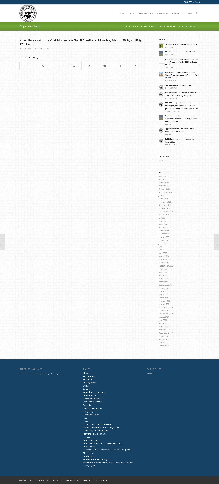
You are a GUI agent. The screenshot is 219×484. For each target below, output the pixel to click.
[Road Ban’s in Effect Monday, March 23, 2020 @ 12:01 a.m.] (2, 242)
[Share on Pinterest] (58, 66)
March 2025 (164, 198)
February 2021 (165, 301)
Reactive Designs (79, 480)
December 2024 (166, 205)
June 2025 (163, 195)
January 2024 (164, 237)
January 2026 (164, 185)
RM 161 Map (88, 453)
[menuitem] (123, 13)
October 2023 (164, 240)
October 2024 (164, 208)
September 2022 (166, 265)
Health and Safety (91, 414)
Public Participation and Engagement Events (103, 443)
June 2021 (163, 291)
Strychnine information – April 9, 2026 (180, 52)
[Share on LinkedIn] (73, 66)
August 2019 (164, 339)
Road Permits (89, 456)
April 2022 (163, 275)
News (37, 49)
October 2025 (164, 189)
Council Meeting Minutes (94, 392)
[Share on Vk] (104, 66)
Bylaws (86, 385)
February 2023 (165, 259)
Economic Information (93, 401)
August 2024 (164, 214)
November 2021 (166, 285)
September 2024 (166, 211)
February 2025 (165, 201)
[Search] (197, 13)
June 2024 (163, 221)
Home (85, 421)
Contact (86, 389)
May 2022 (163, 272)
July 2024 (162, 217)
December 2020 (166, 307)
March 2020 (164, 326)
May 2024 (163, 224)
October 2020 (164, 310)
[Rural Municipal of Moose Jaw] (28, 13)
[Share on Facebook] (27, 66)
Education (87, 405)
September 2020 (166, 313)
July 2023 (162, 243)
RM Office (47, 49)
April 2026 (163, 179)
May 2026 (163, 176)
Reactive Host (101, 480)
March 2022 (164, 278)
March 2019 (164, 345)
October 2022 (164, 262)
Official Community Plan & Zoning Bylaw (101, 427)
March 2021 (164, 297)
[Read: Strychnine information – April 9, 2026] (161, 53)
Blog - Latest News (30, 26)
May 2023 (163, 249)
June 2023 (163, 246)
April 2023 (163, 253)
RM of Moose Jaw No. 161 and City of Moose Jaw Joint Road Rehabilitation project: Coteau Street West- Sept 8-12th (181, 106)
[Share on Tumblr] (89, 66)
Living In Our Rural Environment (97, 424)
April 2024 (163, 227)
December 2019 (166, 333)
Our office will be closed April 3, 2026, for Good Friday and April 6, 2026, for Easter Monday (181, 62)
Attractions (88, 379)
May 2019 (163, 342)
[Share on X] (43, 66)
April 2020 (163, 323)
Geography (88, 411)
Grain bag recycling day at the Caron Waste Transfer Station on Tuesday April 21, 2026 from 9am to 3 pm (182, 75)
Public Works (89, 446)
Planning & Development (94, 433)
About (85, 373)
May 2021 (163, 294)
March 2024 (164, 230)
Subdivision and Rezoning (95, 459)
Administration (89, 376)
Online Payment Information (96, 430)
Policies (86, 437)
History (86, 417)
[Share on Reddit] (120, 66)
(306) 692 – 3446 (191, 2)
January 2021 (164, 304)
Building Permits (90, 382)
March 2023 (164, 256)
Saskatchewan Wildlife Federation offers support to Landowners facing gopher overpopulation (181, 119)
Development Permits (93, 398)
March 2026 (164, 182)
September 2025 (166, 192)
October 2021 (164, 288)
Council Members (91, 395)
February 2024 (165, 233)
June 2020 (163, 320)
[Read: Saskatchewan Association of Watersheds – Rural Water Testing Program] (161, 94)
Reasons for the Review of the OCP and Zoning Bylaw (107, 449)
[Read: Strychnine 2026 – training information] (161, 46)
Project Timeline (90, 440)
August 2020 (164, 317)
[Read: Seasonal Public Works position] (161, 87)
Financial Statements (92, 408)
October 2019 (164, 336)
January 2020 (164, 329)
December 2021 (166, 281)
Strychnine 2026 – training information (181, 44)
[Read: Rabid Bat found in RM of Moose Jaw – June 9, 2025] (161, 140)
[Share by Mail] (135, 66)
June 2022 (163, 269)
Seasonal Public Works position (178, 85)
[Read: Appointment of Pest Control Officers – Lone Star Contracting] (161, 130)
